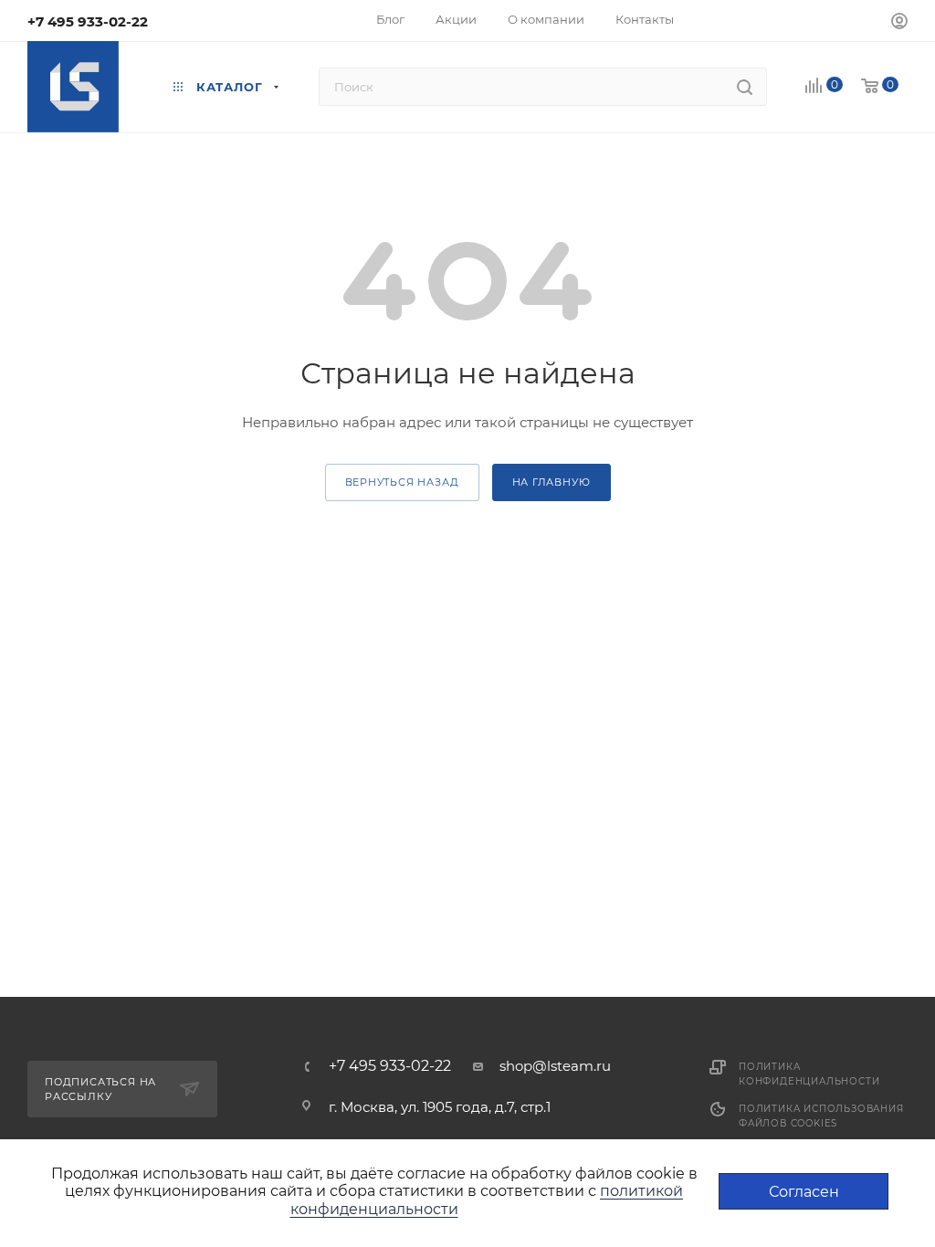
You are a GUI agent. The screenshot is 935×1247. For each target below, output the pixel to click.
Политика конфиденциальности (809, 1074)
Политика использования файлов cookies (821, 1116)
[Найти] (744, 87)
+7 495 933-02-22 (87, 21)
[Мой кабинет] (899, 23)
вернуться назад (402, 482)
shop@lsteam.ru (555, 1065)
